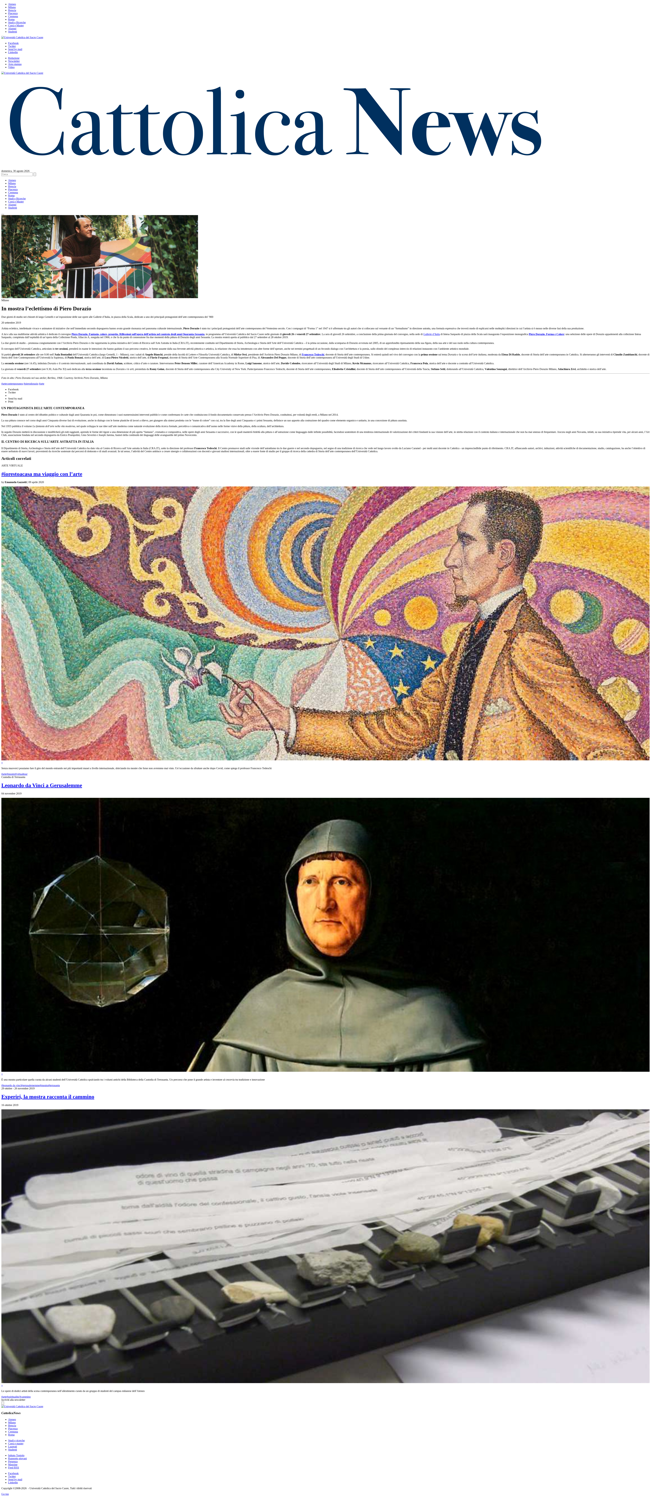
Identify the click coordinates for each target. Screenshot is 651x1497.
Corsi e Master (16, 25)
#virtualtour (21, 774)
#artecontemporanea (12, 383)
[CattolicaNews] (275, 162)
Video (11, 67)
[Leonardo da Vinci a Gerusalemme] (325, 1070)
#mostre (11, 774)
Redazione (13, 58)
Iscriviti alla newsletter (13, 1399)
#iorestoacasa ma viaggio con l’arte (41, 474)
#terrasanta (54, 1085)
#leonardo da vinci (11, 1085)
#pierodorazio (31, 383)
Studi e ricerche (16, 1440)
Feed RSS (13, 1467)
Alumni (12, 28)
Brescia (12, 10)
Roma (11, 19)
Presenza (13, 1461)
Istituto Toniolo (16, 1455)
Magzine (12, 1464)
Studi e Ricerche (17, 22)
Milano (12, 7)
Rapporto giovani (17, 1458)
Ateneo (12, 4)
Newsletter (14, 61)
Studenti (12, 31)
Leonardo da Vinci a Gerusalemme (41, 785)
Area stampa (15, 64)
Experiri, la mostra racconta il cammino (47, 1097)
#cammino (25, 1396)
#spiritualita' (13, 1396)
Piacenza (13, 13)
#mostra (44, 1085)
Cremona (13, 16)
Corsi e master (15, 1443)
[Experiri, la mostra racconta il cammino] (325, 1382)
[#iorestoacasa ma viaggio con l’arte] (325, 759)
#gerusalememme (30, 1085)
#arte (41, 383)
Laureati (12, 1446)
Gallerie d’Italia (431, 334)
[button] (2, 214)
